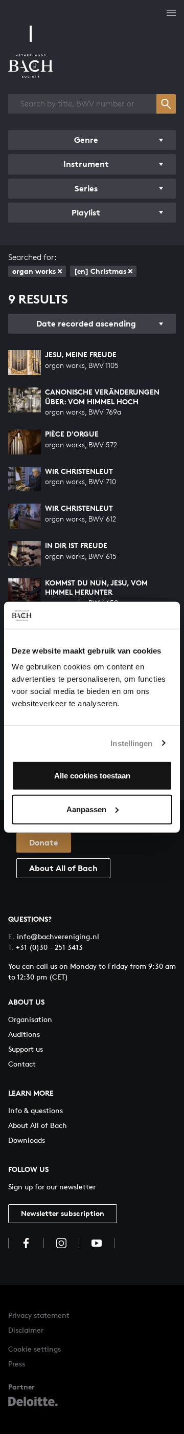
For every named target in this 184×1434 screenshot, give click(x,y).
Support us (25, 1049)
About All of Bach (63, 868)
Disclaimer (25, 1330)
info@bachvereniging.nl (53, 936)
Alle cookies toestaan (92, 775)
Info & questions (35, 1110)
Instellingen (131, 742)
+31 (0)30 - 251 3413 (45, 947)
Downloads (26, 1140)
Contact (22, 1063)
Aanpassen (86, 809)
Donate (43, 842)
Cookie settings (34, 1348)
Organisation (30, 1019)
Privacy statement (39, 1315)
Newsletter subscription (62, 1213)
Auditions (24, 1034)
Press (16, 1363)
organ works (34, 271)
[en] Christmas (100, 271)
